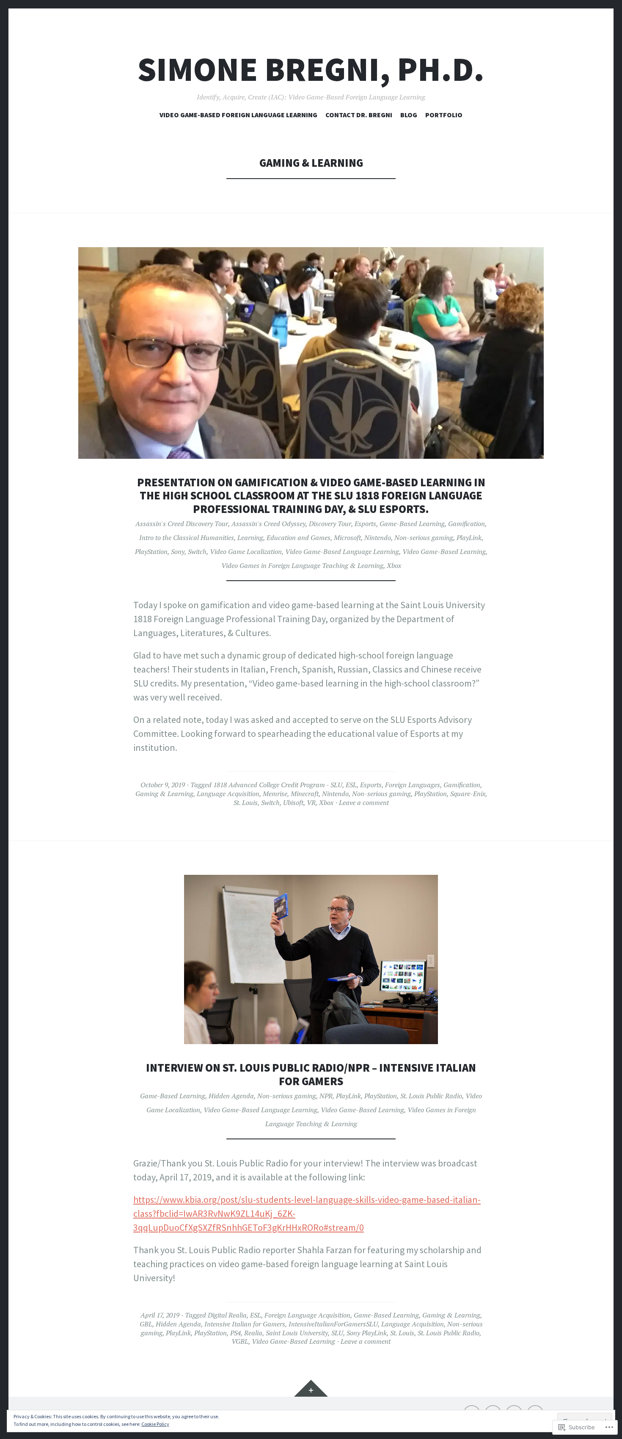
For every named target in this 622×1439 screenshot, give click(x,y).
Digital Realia (227, 1315)
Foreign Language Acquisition (307, 1315)
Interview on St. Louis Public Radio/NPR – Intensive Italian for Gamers (311, 1074)
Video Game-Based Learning (444, 551)
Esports (365, 523)
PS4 (235, 1332)
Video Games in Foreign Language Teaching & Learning (302, 565)
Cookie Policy (155, 1424)
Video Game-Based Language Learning (342, 551)
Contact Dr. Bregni (358, 114)
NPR (326, 1095)
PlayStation (151, 551)
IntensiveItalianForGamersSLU (333, 1324)
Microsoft (347, 537)
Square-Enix (467, 793)
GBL (146, 1324)
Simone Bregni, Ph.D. (311, 69)
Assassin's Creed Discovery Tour (181, 523)
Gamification (466, 523)
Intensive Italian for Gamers (244, 1324)
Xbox (394, 565)
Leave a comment (364, 802)
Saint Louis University (297, 1332)
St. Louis (246, 802)
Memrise (275, 793)
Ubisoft (293, 802)
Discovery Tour (330, 523)
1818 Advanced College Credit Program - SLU (277, 784)
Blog (408, 114)
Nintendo (377, 537)
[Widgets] (311, 1388)
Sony (177, 551)
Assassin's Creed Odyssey (268, 523)
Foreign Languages (412, 784)
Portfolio (443, 114)
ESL (351, 784)
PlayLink (469, 537)
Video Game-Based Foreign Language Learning (238, 114)
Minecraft (305, 793)
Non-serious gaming (423, 537)
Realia (253, 1332)
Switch (197, 551)
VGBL (239, 1341)
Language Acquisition (228, 793)
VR (311, 802)
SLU (337, 1332)
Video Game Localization (246, 551)
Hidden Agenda (231, 1095)
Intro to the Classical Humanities (186, 537)
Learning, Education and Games (283, 537)
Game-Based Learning (412, 523)
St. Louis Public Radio (431, 1095)
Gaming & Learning (164, 793)
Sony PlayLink (367, 1332)
